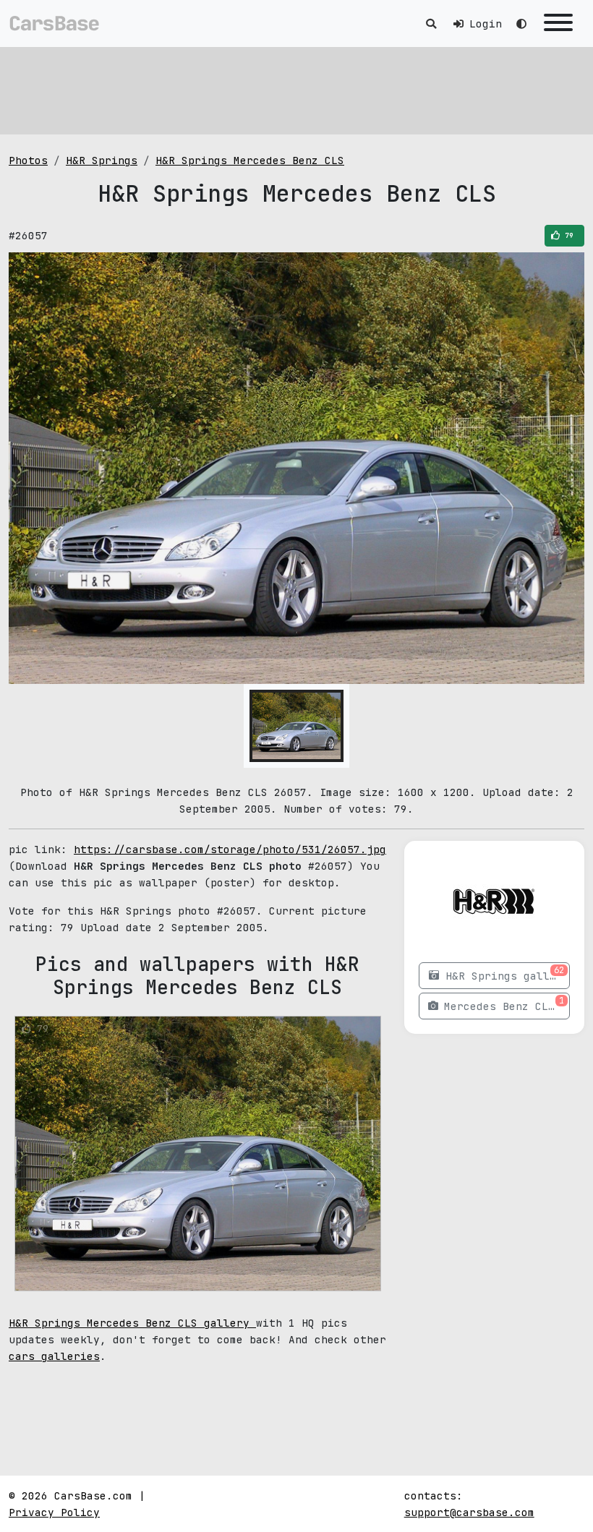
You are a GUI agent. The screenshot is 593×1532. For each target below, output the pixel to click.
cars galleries (54, 1356)
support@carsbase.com (469, 1512)
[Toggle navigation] (558, 23)
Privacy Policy (54, 1512)
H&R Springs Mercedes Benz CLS (249, 160)
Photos (28, 160)
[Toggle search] (431, 23)
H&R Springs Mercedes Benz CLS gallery (132, 1323)
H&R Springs (101, 160)
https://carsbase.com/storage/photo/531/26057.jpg (230, 849)
